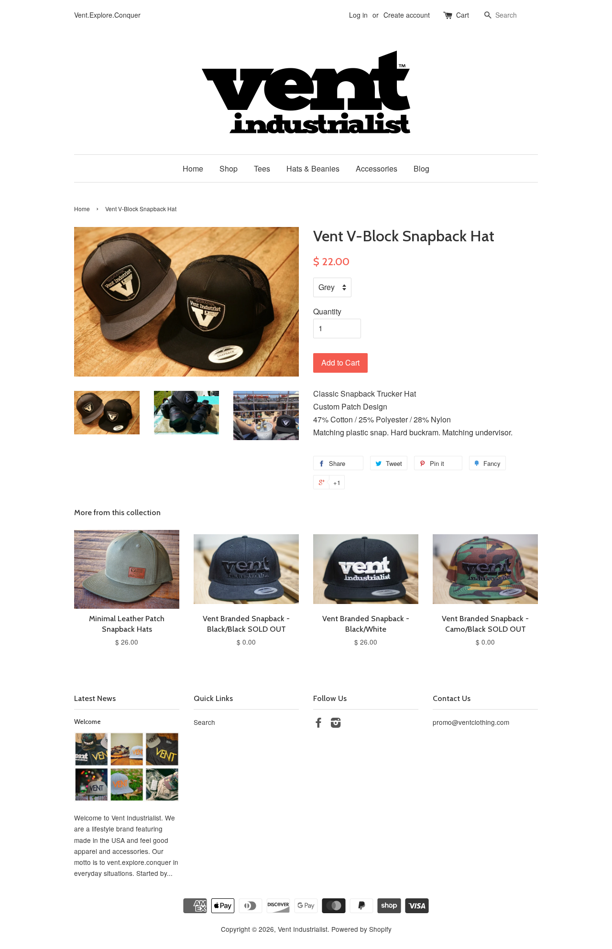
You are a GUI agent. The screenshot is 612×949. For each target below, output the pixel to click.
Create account (406, 15)
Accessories (376, 168)
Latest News (95, 698)
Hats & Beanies (312, 168)
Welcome (87, 721)
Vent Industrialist (303, 929)
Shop (228, 168)
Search (204, 722)
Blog (421, 168)
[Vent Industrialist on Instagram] (335, 724)
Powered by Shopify (361, 929)
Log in (358, 15)
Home (193, 168)
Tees (262, 168)
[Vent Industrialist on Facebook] (318, 724)
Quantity (327, 311)
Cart (462, 15)
